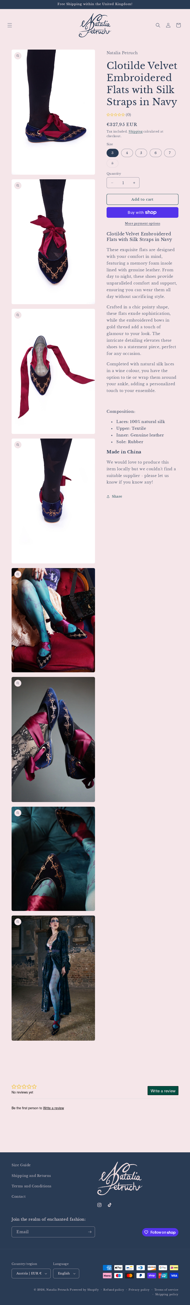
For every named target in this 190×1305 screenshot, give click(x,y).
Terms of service (166, 1289)
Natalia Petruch (57, 1289)
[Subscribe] (90, 1231)
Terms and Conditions (31, 1186)
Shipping (136, 131)
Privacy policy (139, 1289)
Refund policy (113, 1289)
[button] (10, 25)
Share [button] (117, 496)
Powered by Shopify (84, 1289)
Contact (18, 1196)
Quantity (114, 174)
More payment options (142, 223)
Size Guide (21, 1165)
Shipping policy (167, 1294)
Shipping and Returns (31, 1176)
